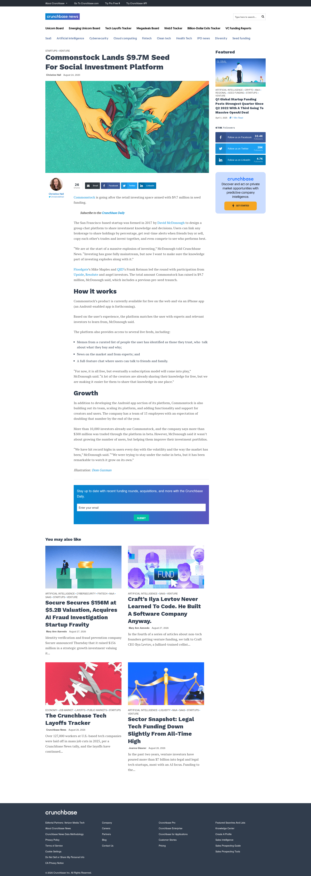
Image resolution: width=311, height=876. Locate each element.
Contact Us (107, 845)
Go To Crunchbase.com (86, 3)
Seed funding (241, 38)
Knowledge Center (224, 828)
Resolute (92, 274)
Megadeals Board (148, 28)
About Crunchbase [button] (54, 3)
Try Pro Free (112, 3)
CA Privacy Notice (54, 863)
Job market (66, 710)
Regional (220, 92)
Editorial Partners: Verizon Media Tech (65, 822)
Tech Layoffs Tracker (118, 28)
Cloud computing (125, 38)
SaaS (48, 38)
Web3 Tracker (173, 28)
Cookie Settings (53, 851)
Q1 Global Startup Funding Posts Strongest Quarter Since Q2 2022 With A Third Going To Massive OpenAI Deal (239, 105)
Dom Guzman (101, 470)
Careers (106, 828)
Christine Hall (53, 74)
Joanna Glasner (137, 748)
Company (107, 822)
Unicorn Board (54, 28)
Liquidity (164, 710)
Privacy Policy (52, 839)
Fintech (147, 38)
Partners (106, 834)
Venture (64, 50)
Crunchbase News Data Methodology (64, 834)
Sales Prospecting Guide (228, 845)
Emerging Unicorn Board (84, 28)
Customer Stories (168, 839)
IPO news (203, 38)
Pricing (162, 845)
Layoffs (80, 710)
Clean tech (164, 38)
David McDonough (171, 222)
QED (120, 269)
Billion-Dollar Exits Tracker (203, 28)
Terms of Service (54, 845)
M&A (111, 593)
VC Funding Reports (238, 28)
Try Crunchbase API (136, 3)
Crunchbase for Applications (173, 834)
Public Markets (97, 710)
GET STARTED (242, 206)
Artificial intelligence (70, 38)
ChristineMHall (57, 196)
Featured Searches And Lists (230, 822)
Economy (51, 710)
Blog (104, 839)
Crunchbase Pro (167, 822)
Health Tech (184, 38)
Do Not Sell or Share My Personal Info (64, 857)
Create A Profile (223, 834)
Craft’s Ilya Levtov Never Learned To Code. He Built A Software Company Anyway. (164, 610)
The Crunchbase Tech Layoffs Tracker (75, 719)
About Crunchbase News (58, 828)
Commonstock (84, 197)
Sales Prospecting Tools (227, 851)
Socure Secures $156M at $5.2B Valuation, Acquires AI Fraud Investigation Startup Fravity (81, 613)
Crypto (249, 90)
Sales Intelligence (224, 839)
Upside (79, 274)
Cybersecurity (98, 38)
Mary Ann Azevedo (56, 631)
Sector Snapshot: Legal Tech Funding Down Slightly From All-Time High (161, 730)
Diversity (221, 38)
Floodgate (81, 269)
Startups (51, 50)
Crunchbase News (56, 729)
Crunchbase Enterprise (170, 828)
